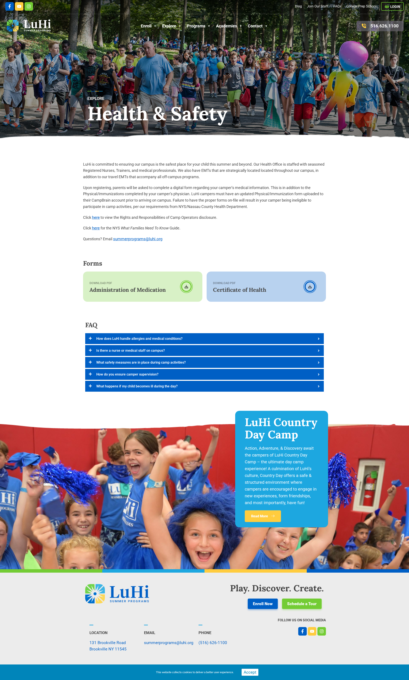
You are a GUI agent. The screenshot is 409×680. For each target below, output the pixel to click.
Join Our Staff (317, 6)
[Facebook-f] (9, 6)
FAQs (337, 6)
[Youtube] (19, 6)
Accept (250, 672)
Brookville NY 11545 (108, 649)
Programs (196, 25)
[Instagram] (28, 6)
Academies (226, 25)
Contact (255, 25)
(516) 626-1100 (213, 642)
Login (395, 7)
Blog (298, 6)
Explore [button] (169, 25)
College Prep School (361, 6)
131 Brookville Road (107, 642)
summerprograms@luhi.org (138, 238)
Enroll (146, 25)
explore (95, 98)
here (96, 217)
